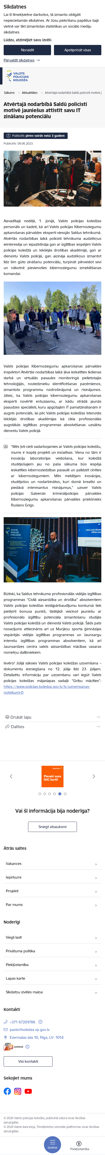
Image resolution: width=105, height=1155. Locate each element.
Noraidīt (27, 50)
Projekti (12, 891)
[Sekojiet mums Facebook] (7, 1091)
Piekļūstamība (17, 964)
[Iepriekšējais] (11, 776)
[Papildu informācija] (40, 1022)
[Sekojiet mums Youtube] (28, 1091)
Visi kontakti (28, 1061)
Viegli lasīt (14, 937)
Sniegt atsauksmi (52, 826)
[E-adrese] (13, 1047)
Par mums (14, 904)
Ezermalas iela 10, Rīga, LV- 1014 (36, 1037)
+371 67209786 (22, 1022)
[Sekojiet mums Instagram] (17, 1091)
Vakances (13, 863)
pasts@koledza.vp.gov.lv (30, 1029)
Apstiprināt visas (77, 50)
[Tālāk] (93, 776)
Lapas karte (15, 978)
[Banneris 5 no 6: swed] (52, 776)
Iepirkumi (13, 877)
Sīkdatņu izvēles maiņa (24, 992)
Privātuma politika (20, 951)
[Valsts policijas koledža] (28, 81)
